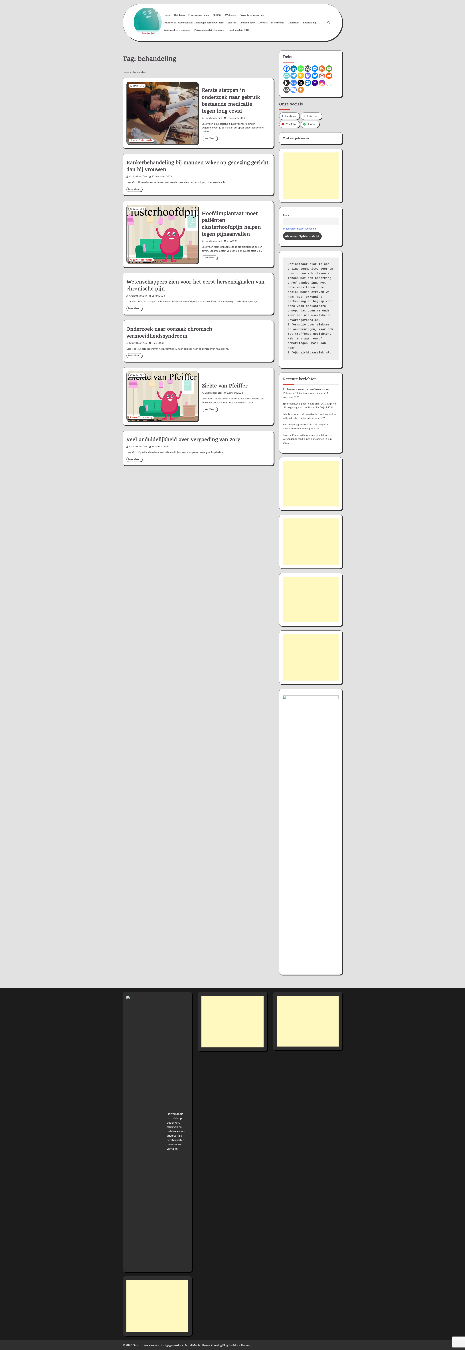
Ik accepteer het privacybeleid (300, 228)
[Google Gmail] (322, 76)
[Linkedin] (293, 68)
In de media (277, 22)
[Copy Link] (301, 76)
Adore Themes (241, 1345)
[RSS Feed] (322, 68)
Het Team (179, 15)
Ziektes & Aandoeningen (241, 22)
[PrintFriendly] (286, 76)
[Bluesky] (315, 76)
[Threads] (301, 83)
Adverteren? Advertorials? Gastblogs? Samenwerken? (193, 22)
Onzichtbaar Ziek (213, 118)
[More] (301, 90)
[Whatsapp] (301, 68)
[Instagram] (322, 83)
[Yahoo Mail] (315, 83)
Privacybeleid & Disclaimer (209, 29)
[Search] (328, 22)
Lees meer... (209, 138)
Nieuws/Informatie (141, 140)
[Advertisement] (311, 175)
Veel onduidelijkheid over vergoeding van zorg (183, 439)
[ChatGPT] (329, 83)
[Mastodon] (308, 76)
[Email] (329, 68)
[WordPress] (308, 68)
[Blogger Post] (286, 90)
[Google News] (293, 83)
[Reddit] (329, 76)
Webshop (230, 15)
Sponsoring (309, 22)
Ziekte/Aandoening (141, 417)
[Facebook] (286, 68)
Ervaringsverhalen (198, 15)
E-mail (286, 215)
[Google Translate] (293, 90)
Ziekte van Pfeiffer (225, 386)
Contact (263, 22)
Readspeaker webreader (177, 29)
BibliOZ (217, 15)
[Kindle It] (286, 83)
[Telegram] (293, 76)
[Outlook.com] (308, 83)
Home (166, 15)
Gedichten (293, 22)
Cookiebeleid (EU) (239, 29)
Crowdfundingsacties (252, 15)
